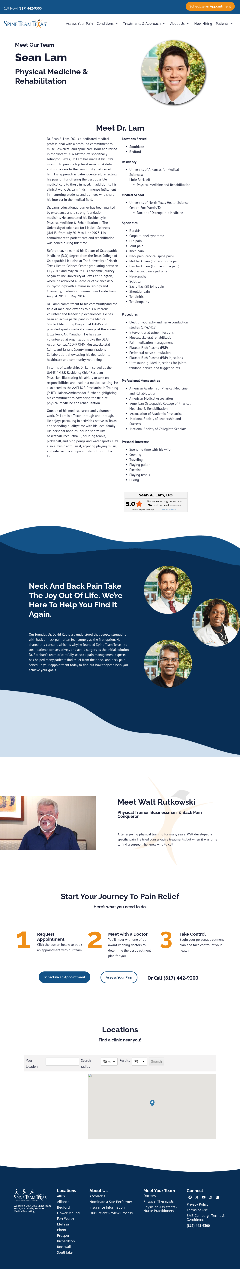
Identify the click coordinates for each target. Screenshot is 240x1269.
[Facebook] (190, 1197)
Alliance (63, 1201)
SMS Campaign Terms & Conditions (206, 1217)
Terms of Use (197, 1210)
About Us (177, 23)
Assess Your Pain (79, 23)
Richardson (66, 1241)
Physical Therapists (158, 1201)
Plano (61, 1230)
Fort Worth (65, 1218)
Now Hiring (203, 23)
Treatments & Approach (142, 23)
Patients (222, 23)
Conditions (105, 23)
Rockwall (64, 1246)
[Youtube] (203, 1197)
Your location (32, 1063)
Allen (61, 1196)
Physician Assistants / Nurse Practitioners (160, 1209)
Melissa (63, 1224)
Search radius (86, 1063)
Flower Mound (68, 1213)
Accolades (97, 1196)
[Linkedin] (217, 1197)
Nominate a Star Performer (110, 1201)
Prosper (63, 1235)
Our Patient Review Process (111, 1213)
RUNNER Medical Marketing (29, 1210)
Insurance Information (107, 1207)
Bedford (63, 1207)
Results (124, 1060)
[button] (48, 823)
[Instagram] (210, 1197)
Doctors (149, 1195)
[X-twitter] (197, 1197)
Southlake (65, 1252)
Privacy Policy (197, 1204)
